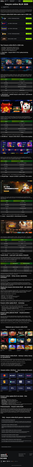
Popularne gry (4, 329)
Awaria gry (20, 329)
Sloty (28, 329)
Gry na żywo (11, 329)
